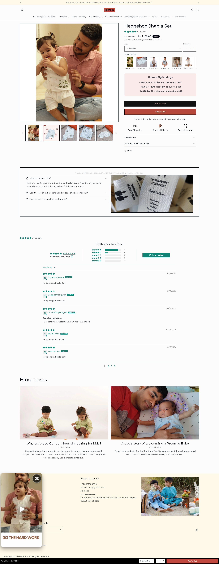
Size (126, 44)
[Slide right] (116, 133)
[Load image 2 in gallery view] (51, 133)
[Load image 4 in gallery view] (87, 133)
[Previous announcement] (20, 2)
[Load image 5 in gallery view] (104, 133)
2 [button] (108, 365)
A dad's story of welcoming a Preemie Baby (155, 443)
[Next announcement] (198, 2)
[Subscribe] (60, 530)
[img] (49, 273)
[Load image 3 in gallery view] (69, 133)
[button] (22, 10)
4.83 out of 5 (69, 253)
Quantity (186, 44)
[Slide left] (22, 133)
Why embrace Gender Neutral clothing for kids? (63, 443)
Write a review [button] (156, 255)
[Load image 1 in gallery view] (33, 133)
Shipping (139, 40)
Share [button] (129, 151)
